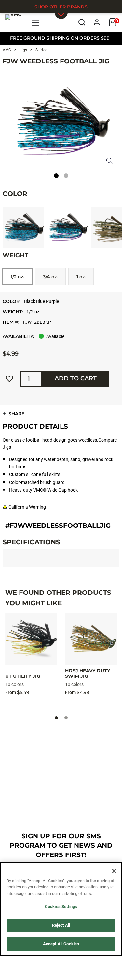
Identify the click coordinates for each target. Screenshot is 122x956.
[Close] (114, 871)
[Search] (82, 22)
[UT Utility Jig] (31, 639)
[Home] (13, 22)
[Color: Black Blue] (23, 227)
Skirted (40, 50)
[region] (61, 909)
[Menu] (36, 22)
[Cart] (113, 22)
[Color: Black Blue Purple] (67, 227)
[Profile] (97, 22)
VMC (7, 50)
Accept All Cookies (61, 943)
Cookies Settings (61, 906)
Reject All (61, 925)
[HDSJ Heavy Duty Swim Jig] (91, 639)
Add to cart (76, 378)
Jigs (23, 50)
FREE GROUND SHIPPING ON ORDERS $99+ (61, 38)
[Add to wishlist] (9, 379)
